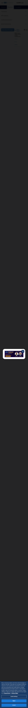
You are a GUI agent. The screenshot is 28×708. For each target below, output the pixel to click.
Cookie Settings (14, 696)
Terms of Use (7, 693)
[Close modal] (23, 351)
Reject (14, 700)
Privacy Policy (15, 693)
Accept (14, 705)
